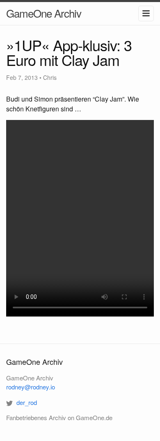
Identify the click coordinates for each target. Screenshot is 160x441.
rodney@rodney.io (30, 386)
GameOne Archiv (43, 12)
